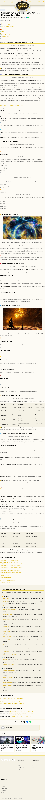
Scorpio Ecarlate (6, 623)
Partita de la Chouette (7, 682)
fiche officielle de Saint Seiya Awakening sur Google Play (11, 105)
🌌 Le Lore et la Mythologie (5, 24)
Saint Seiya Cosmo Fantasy (5, 577)
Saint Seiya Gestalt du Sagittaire (6, 568)
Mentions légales (4, 788)
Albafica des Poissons (7, 636)
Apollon (4, 605)
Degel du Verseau (6, 631)
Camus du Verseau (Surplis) (8, 617)
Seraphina (5, 659)
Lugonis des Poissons (7, 651)
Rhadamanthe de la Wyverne (9, 670)
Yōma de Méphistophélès (8, 678)
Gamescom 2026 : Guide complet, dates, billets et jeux (21, 747)
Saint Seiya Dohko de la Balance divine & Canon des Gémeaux (12, 563)
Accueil (1, 6)
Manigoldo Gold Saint (4, 578)
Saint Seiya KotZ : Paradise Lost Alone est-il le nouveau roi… (12, 703)
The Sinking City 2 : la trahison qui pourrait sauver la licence (7, 747)
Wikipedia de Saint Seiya (9, 108)
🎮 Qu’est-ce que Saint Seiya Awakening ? (8, 23)
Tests (19, 765)
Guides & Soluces (21, 767)
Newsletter (3, 786)
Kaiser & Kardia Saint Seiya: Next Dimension (9, 562)
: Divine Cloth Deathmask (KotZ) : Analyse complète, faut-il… (18, 716)
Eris (3, 603)
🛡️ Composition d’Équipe (5, 38)
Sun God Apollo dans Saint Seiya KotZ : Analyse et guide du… (12, 698)
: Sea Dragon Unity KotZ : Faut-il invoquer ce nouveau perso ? (16, 714)
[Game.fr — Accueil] (22, 5)
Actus (19, 763)
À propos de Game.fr (4, 781)
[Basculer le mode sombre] (43, 1)
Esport (19, 771)
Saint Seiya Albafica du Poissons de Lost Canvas (10, 565)
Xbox (33, 767)
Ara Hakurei (5, 660)
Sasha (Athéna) (6, 598)
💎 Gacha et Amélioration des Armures (8, 34)
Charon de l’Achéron (7, 685)
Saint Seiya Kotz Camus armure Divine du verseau (10, 570)
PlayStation (34, 763)
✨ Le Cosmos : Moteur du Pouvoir (7, 28)
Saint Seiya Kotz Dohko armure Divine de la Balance (10, 572)
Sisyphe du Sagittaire (7, 644)
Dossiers (5, 6)
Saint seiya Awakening (4, 575)
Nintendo (33, 769)
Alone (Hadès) (6, 601)
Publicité (2, 792)
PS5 (32, 765)
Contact (2, 784)
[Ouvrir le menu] (2, 3)
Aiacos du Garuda (6, 673)
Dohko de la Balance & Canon (9, 612)
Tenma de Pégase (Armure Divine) (10, 664)
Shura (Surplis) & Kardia (8, 619)
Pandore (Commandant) (8, 677)
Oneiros (4, 688)
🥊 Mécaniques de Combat (5, 29)
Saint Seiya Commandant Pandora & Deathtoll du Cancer (11, 567)
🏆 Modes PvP (3, 33)
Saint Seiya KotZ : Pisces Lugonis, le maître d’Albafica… (11, 700)
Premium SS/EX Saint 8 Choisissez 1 (7, 580)
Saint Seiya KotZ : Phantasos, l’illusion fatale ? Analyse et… (12, 701)
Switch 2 (33, 771)
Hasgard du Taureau (7, 633)
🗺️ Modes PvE (3, 31)
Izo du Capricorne (6, 643)
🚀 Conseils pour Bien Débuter (6, 36)
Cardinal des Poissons (7, 639)
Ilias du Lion (5, 629)
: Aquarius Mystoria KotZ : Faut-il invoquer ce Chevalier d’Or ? (16, 713)
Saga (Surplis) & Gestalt (8, 614)
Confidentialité (3, 790)
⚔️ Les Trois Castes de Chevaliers (7, 26)
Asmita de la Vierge (7, 648)
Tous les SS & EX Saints (5, 582)
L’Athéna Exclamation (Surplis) (9, 654)
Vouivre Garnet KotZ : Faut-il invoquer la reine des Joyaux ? (12, 705)
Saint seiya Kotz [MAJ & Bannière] (7, 573)
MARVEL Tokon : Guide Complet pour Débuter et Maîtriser (37, 747)
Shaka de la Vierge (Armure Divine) (10, 609)
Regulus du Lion (6, 626)
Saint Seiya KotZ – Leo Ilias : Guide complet (9, 560)
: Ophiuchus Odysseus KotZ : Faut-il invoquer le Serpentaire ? (17, 711)
